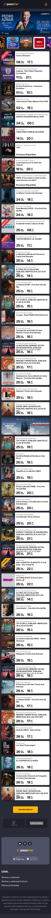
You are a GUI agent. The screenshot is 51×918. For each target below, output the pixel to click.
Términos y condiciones (10, 877)
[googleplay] (19, 858)
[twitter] (30, 844)
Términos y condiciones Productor (14, 881)
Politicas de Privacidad (10, 885)
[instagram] (25, 844)
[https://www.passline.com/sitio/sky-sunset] (25, 426)
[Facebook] (20, 844)
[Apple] (32, 858)
